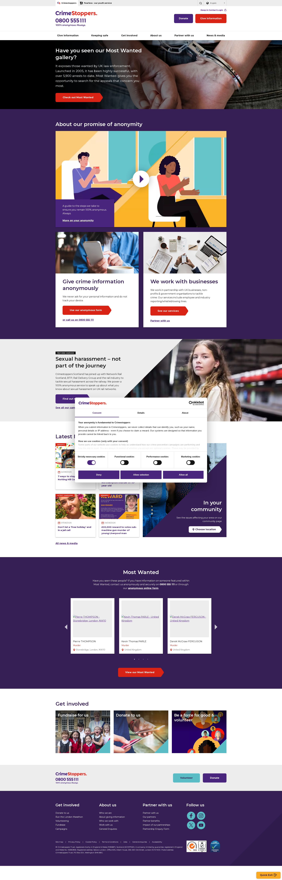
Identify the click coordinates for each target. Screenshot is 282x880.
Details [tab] (141, 413)
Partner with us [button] (184, 35)
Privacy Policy (74, 842)
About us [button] (156, 35)
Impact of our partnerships (156, 825)
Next (216, 626)
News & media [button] (216, 35)
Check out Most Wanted (78, 97)
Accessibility (157, 842)
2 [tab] (138, 659)
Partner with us (160, 320)
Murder (76, 645)
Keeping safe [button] (99, 35)
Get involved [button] (129, 35)
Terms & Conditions (110, 842)
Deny (98, 474)
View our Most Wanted (139, 672)
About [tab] (185, 413)
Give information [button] (68, 35)
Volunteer (186, 777)
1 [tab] (134, 659)
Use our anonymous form (86, 310)
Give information (211, 18)
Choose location (205, 529)
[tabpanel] (92, 626)
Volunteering (62, 821)
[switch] (124, 462)
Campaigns (61, 829)
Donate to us (62, 813)
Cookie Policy (91, 842)
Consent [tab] (97, 413)
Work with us (106, 825)
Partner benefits (151, 821)
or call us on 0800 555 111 (78, 319)
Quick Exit (266, 875)
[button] (200, 3)
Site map (59, 842)
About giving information (112, 817)
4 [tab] (147, 659)
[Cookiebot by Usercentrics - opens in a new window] (191, 403)
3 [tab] (143, 659)
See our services (168, 311)
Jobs (125, 842)
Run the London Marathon (69, 817)
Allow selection (141, 474)
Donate (183, 18)
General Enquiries (108, 829)
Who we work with (108, 821)
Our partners (149, 817)
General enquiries (139, 842)
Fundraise (60, 825)
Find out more (72, 398)
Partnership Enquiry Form (156, 829)
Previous (66, 626)
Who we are (105, 813)
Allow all (183, 474)
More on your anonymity (78, 220)
